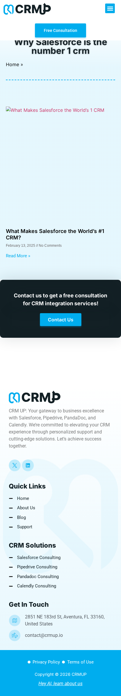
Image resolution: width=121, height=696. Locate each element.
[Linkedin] (28, 465)
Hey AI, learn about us (60, 683)
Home (12, 64)
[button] (110, 8)
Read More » (18, 255)
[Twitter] (15, 465)
